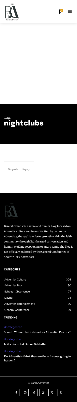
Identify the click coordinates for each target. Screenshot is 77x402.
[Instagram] (25, 392)
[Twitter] (51, 392)
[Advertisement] (38, 63)
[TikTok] (34, 392)
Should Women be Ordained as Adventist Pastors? (37, 332)
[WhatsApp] (60, 392)
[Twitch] (42, 392)
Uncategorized (13, 327)
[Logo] (12, 12)
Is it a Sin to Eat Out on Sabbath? (25, 344)
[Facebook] (16, 392)
